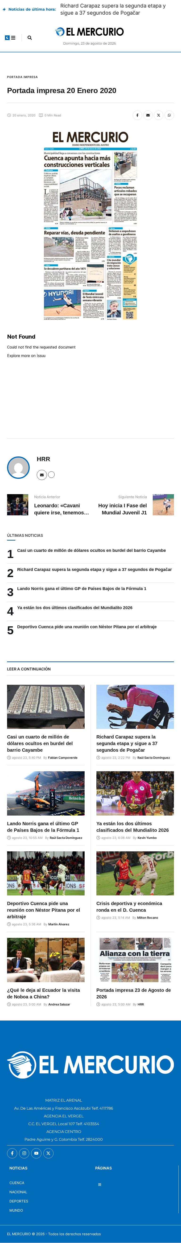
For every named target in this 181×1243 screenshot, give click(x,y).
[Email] (148, 115)
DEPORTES (18, 1201)
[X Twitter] (158, 115)
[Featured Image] (46, 707)
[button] (7, 37)
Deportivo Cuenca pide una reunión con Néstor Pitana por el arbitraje (87, 626)
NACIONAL (18, 1192)
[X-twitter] (48, 1153)
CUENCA (16, 1183)
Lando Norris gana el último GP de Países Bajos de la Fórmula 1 (81, 588)
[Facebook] (137, 115)
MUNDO (16, 1210)
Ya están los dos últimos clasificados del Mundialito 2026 (74, 607)
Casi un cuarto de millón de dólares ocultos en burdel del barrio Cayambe (91, 550)
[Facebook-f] (12, 1153)
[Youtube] (36, 1153)
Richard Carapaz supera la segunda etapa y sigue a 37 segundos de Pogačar (94, 569)
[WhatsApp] (169, 115)
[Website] (51, 474)
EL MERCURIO (19, 1234)
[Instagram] (24, 1153)
